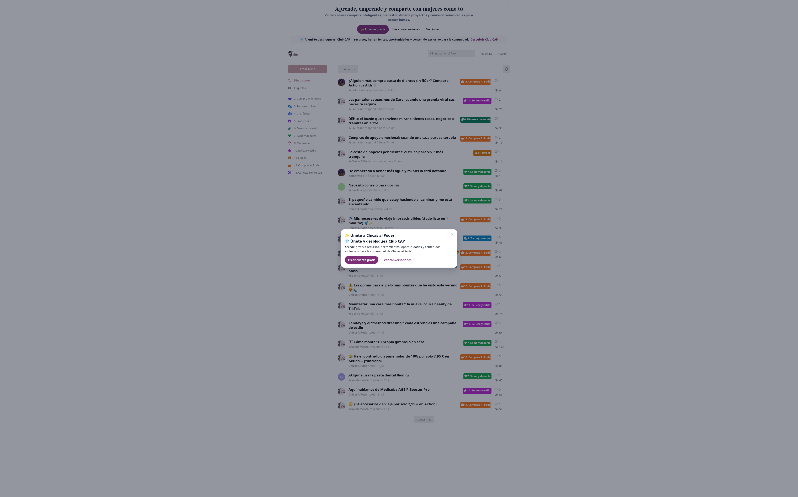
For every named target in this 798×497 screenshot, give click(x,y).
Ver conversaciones (397, 260)
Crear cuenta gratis (361, 260)
